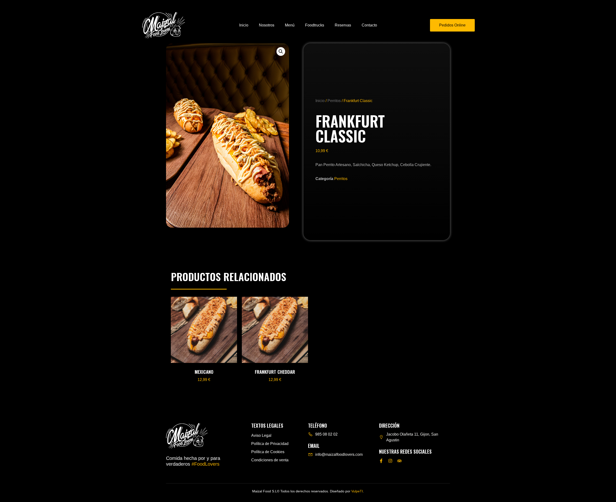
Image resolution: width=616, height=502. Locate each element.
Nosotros (266, 25)
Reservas (343, 25)
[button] (280, 51)
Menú (290, 25)
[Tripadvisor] (399, 461)
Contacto (369, 25)
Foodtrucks (314, 25)
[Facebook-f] (381, 461)
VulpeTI (357, 491)
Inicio (243, 25)
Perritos (334, 101)
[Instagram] (390, 461)
